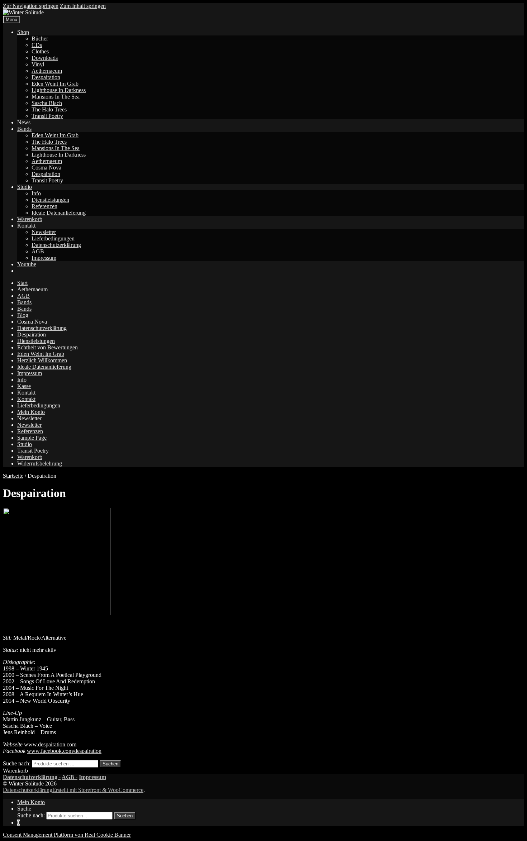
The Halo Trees (49, 109)
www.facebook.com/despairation (64, 751)
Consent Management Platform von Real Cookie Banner (67, 835)
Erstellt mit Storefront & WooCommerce (97, 790)
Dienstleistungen (50, 200)
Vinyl (38, 64)
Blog (22, 315)
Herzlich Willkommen (42, 360)
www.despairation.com (50, 744)
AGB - (69, 777)
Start (22, 283)
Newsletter (44, 232)
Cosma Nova (46, 167)
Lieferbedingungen (53, 238)
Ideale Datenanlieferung (59, 213)
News (23, 122)
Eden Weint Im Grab (55, 84)
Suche (24, 809)
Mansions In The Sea (56, 97)
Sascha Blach (47, 103)
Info (36, 193)
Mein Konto (31, 412)
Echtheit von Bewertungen (47, 347)
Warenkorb (29, 219)
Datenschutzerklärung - (32, 777)
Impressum (44, 258)
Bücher (40, 38)
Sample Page (32, 438)
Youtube (26, 264)
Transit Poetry (47, 116)
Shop (23, 32)
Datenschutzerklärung (56, 245)
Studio (24, 187)
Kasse (24, 386)
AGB (38, 251)
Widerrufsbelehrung (39, 463)
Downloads (45, 58)
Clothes (40, 51)
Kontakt (26, 226)
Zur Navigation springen (30, 6)
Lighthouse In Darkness (59, 90)
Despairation (46, 77)
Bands (24, 129)
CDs (37, 45)
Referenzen (44, 206)
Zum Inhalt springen (83, 6)
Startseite (13, 476)
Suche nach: (16, 763)
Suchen (110, 763)
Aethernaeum (47, 71)
